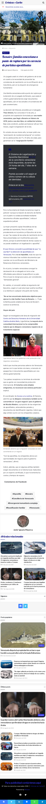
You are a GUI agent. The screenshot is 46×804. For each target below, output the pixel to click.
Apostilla (17, 494)
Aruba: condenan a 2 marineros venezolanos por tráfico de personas (11, 584)
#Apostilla (29, 185)
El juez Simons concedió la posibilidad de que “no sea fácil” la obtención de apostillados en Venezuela (22, 252)
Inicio (5, 48)
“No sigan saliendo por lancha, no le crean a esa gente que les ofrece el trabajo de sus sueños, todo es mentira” (29, 673)
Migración (12, 48)
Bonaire (29, 494)
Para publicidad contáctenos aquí (23, 782)
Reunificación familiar (16, 508)
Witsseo (27, 789)
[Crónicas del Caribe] (13, 2)
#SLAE (32, 157)
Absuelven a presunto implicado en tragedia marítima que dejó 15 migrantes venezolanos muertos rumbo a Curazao (29, 755)
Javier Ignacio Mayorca (11, 70)
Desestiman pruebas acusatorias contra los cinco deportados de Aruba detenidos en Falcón (28, 745)
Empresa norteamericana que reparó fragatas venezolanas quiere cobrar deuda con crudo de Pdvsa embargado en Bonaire (29, 663)
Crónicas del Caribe (37, 786)
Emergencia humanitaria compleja (23, 503)
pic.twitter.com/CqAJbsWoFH (23, 190)
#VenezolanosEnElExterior (21, 188)
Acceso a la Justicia (24, 396)
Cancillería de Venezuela (23, 498)
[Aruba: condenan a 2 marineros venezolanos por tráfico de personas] (11, 574)
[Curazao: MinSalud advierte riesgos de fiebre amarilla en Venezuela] (6, 736)
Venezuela (34, 508)
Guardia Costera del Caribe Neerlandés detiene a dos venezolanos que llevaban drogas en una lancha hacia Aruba (23, 722)
